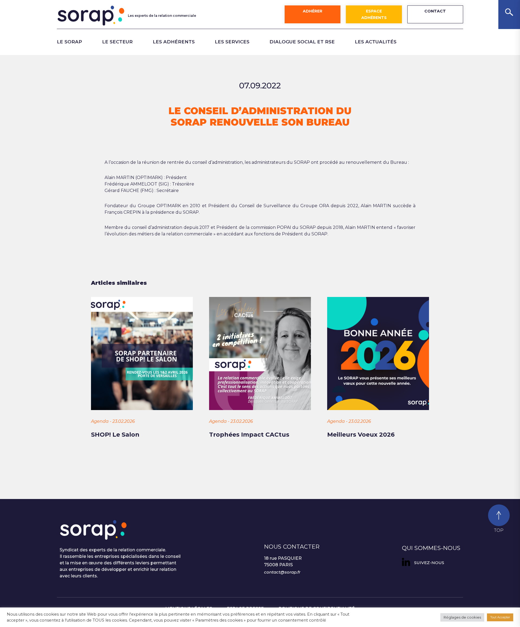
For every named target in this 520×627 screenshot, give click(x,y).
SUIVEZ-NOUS (429, 562)
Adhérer (312, 11)
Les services (232, 41)
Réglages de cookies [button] (462, 617)
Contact (435, 11)
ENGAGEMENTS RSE (152, 57)
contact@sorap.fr (282, 572)
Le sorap (69, 41)
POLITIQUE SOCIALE (82, 57)
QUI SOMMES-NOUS (431, 548)
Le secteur (117, 41)
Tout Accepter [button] (500, 617)
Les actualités (375, 41)
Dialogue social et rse (302, 41)
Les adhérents (174, 41)
